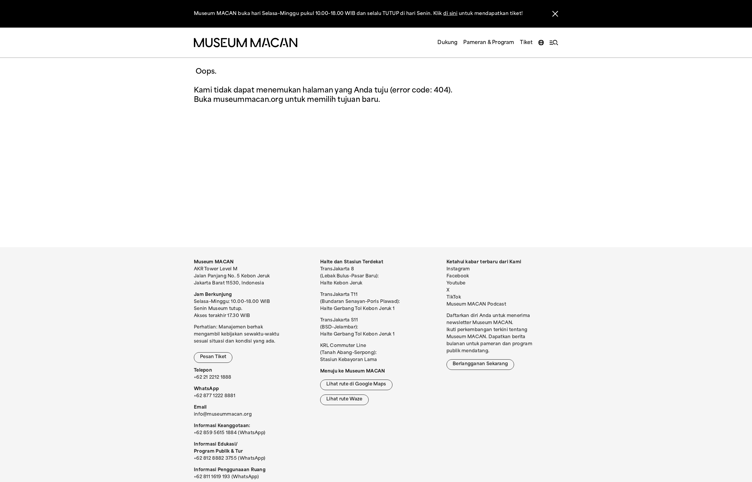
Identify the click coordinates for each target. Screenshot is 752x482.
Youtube (455, 283)
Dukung (447, 42)
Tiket (526, 42)
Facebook (457, 276)
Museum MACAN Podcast (476, 304)
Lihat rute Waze (344, 399)
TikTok (453, 297)
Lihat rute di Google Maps (356, 384)
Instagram (458, 269)
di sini (450, 13)
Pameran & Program (488, 42)
